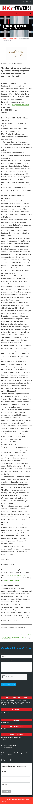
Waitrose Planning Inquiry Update (11, 737)
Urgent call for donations (8, 745)
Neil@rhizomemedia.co (12, 580)
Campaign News (7, 63)
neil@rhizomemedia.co (20, 105)
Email (3, 653)
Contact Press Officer (9, 684)
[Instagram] (30, 2)
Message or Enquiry (7, 660)
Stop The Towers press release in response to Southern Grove (14, 638)
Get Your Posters (26, 634)
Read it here (4, 729)
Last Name (5, 785)
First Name (5, 778)
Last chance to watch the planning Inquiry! (14, 753)
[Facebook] (23, 2)
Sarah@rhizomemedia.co (16, 575)
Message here (5, 722)
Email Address (6, 772)
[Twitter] (26, 2)
